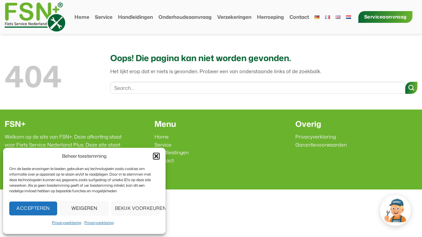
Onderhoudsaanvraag (185, 17)
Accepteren (33, 208)
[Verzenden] (411, 88)
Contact (299, 17)
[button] (156, 156)
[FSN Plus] (35, 17)
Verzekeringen (234, 17)
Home (81, 17)
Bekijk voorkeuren (137, 208)
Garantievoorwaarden (321, 144)
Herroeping (270, 17)
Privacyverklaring (66, 222)
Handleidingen (135, 17)
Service (103, 17)
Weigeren (84, 208)
